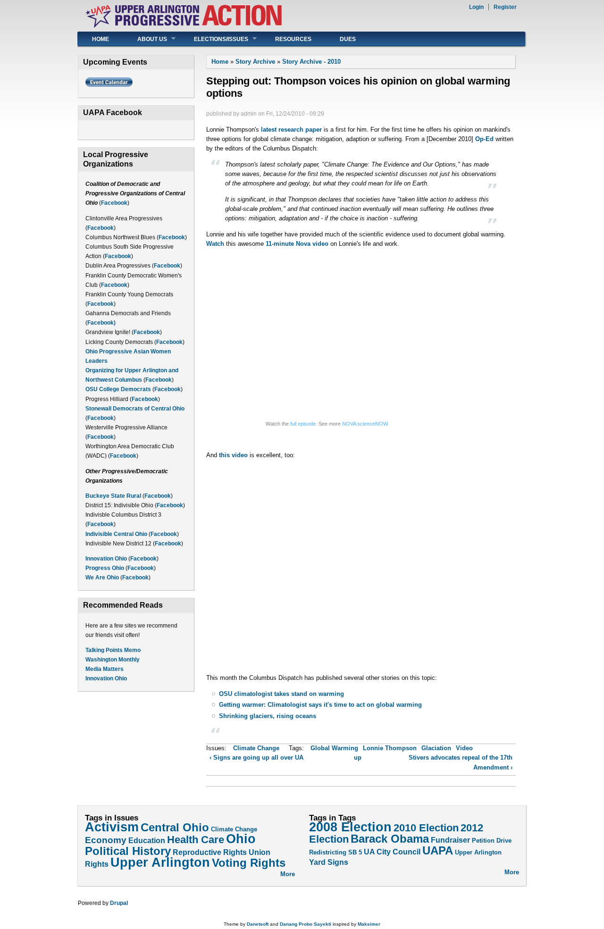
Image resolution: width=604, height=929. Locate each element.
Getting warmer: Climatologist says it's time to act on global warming (320, 704)
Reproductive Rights (210, 852)
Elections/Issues (214, 38)
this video (233, 455)
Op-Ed (484, 138)
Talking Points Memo (113, 650)
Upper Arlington (160, 862)
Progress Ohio (104, 568)
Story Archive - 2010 (311, 61)
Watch (215, 243)
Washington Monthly (112, 659)
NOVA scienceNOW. (365, 424)
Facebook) (101, 322)
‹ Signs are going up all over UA (256, 757)
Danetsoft (257, 924)
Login (476, 7)
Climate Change (256, 748)
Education (146, 840)
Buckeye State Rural (113, 496)
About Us (145, 38)
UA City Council (392, 851)
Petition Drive (492, 840)
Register (505, 7)
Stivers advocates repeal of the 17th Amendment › (460, 762)
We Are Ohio (102, 577)
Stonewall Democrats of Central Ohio (135, 408)
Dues (348, 39)
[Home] (183, 26)
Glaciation (436, 748)
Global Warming (334, 748)
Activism (112, 827)
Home (100, 39)
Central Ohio (175, 827)
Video (464, 748)
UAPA (437, 850)
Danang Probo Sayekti (305, 924)
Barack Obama (390, 838)
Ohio (241, 839)
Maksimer (369, 924)
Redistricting (327, 852)
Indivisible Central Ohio (116, 534)
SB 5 (355, 852)
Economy (105, 840)
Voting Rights (248, 862)
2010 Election (426, 828)
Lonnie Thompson (390, 748)
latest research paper (291, 129)
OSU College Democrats (118, 389)
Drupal (119, 903)
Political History (128, 851)
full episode (303, 424)
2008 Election (350, 827)
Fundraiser (450, 840)
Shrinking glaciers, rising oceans (267, 716)
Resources (293, 39)
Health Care (195, 839)
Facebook (114, 203)
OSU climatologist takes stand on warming (281, 693)
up (357, 757)
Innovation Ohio (106, 558)
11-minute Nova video (297, 243)
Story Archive (255, 61)
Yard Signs (328, 862)
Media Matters (104, 669)
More (287, 874)
